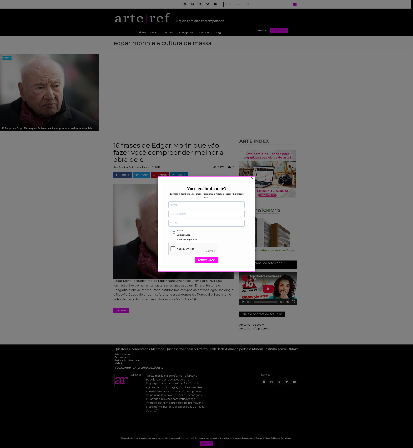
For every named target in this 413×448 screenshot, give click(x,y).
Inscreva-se (207, 260)
